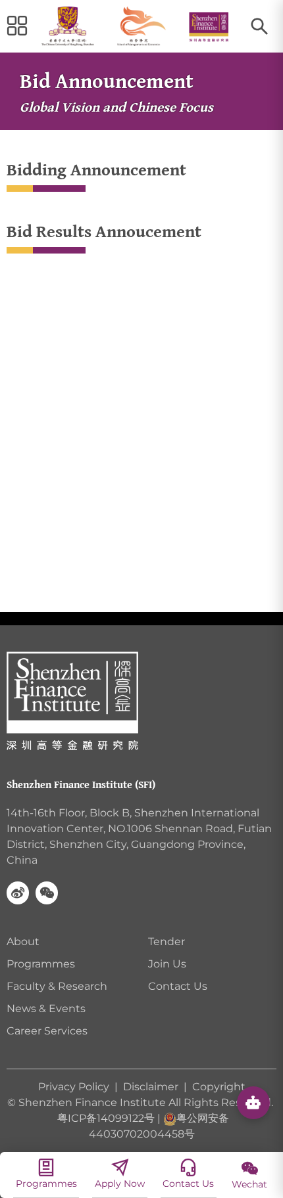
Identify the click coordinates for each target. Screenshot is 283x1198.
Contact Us (177, 986)
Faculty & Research (57, 986)
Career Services (47, 1031)
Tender (166, 941)
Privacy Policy (75, 1086)
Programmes (41, 964)
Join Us (167, 964)
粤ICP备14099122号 (106, 1118)
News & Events (46, 1008)
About (23, 941)
